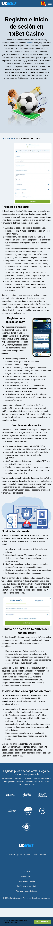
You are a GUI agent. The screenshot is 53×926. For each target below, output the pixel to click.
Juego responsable (26, 881)
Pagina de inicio (8, 138)
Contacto (26, 871)
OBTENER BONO (42, 922)
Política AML (26, 876)
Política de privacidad (26, 886)
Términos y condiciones (26, 891)
